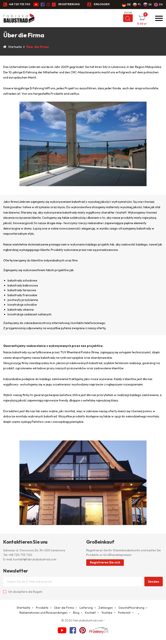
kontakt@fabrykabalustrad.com (34, 559)
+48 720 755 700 (19, 4)
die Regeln (35, 592)
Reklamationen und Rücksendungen (43, 613)
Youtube (106, 613)
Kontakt (90, 613)
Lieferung (86, 608)
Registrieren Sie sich (105, 562)
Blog (76, 613)
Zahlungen (105, 608)
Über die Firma (64, 608)
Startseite (15, 47)
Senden (153, 581)
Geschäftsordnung (131, 608)
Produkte (42, 608)
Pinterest (124, 613)
